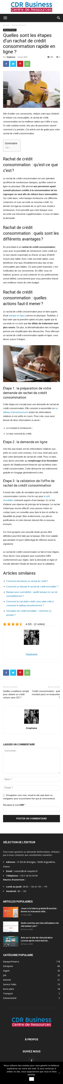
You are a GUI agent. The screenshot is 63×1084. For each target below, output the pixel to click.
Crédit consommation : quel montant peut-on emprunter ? (46, 694)
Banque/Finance (19, 25)
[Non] (59, 1072)
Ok (31, 1079)
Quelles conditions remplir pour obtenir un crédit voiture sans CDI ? (16, 694)
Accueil (6, 25)
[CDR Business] (31, 7)
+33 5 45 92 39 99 (29, 875)
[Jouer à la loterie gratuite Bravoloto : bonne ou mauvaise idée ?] (10, 912)
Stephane (11, 57)
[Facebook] (31, 1061)
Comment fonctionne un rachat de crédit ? (27, 581)
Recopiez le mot (14, 805)
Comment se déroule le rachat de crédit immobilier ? (32, 586)
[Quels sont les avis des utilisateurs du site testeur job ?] (10, 926)
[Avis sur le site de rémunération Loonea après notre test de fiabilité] (10, 941)
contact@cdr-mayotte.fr (26, 871)
